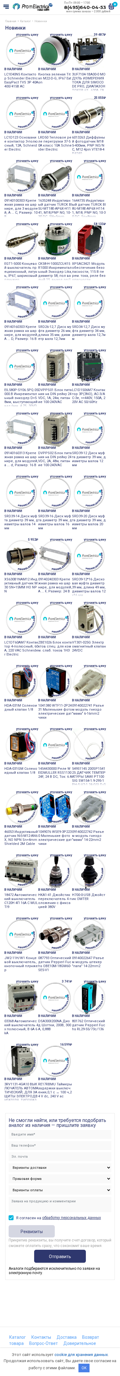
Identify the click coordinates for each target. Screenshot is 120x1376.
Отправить (60, 1256)
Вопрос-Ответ (43, 1343)
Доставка (67, 1337)
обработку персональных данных (71, 1218)
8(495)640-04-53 (85, 7)
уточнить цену (27, 34)
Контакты (41, 1337)
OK (84, 1368)
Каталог (17, 1337)
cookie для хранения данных (81, 1354)
